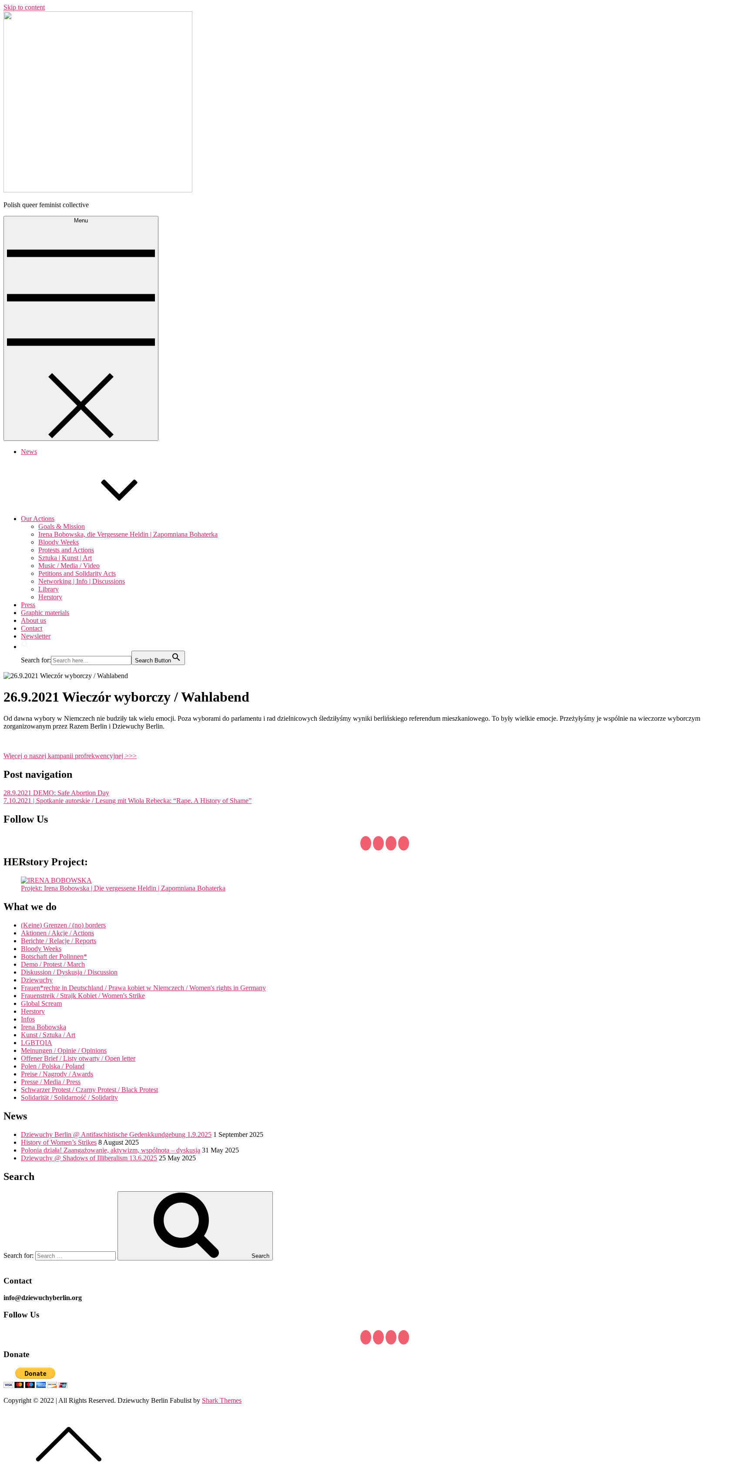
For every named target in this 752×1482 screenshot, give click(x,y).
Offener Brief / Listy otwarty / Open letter (78, 1058)
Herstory (50, 597)
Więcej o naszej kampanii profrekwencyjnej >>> (70, 755)
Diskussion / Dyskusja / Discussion (69, 972)
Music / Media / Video (69, 565)
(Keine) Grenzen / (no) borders (63, 925)
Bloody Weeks (58, 542)
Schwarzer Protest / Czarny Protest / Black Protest (89, 1089)
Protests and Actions (66, 550)
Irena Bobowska (43, 1027)
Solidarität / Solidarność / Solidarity (69, 1097)
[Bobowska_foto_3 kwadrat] (56, 880)
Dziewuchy (37, 980)
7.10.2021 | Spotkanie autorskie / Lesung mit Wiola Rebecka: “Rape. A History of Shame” (127, 800)
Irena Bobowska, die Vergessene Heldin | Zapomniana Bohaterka (128, 534)
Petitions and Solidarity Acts (77, 573)
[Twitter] (378, 843)
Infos (28, 1019)
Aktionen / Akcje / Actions (57, 933)
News (29, 451)
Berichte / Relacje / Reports (58, 940)
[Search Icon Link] (25, 646)
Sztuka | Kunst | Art (65, 557)
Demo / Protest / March (53, 964)
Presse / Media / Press (51, 1081)
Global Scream (41, 1003)
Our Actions (37, 518)
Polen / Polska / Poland (52, 1066)
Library (48, 589)
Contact (31, 628)
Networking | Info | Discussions (81, 581)
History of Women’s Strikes (59, 1142)
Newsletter (35, 636)
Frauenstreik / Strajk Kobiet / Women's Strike (83, 995)
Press (28, 604)
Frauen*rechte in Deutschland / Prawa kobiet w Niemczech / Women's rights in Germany (143, 987)
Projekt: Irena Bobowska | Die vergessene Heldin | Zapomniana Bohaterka (123, 888)
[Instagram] (403, 843)
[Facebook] (365, 843)
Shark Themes (222, 1400)
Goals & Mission (61, 526)
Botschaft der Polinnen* (54, 956)
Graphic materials (45, 612)
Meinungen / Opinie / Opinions (64, 1050)
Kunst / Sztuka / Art (48, 1034)
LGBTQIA (36, 1042)
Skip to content (24, 7)
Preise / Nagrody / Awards (57, 1074)
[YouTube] (391, 843)
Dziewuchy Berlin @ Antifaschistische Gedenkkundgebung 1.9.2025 (116, 1134)
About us (33, 620)
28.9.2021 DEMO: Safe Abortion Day (56, 792)
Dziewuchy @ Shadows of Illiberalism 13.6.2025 (89, 1158)
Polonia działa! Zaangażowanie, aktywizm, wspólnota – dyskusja (110, 1150)
